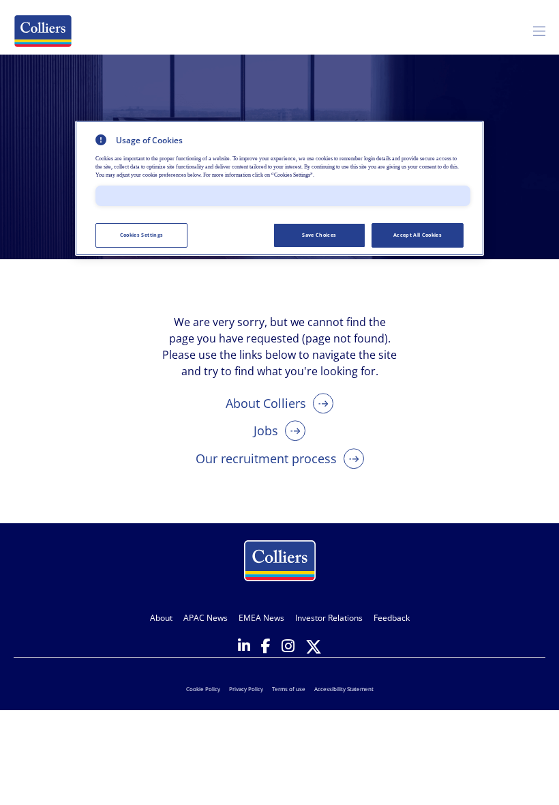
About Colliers (266, 403)
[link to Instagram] (288, 647)
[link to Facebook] (266, 647)
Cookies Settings (142, 234)
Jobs (266, 430)
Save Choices (319, 234)
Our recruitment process (266, 458)
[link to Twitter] (313, 648)
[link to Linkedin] (244, 647)
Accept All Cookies (417, 234)
